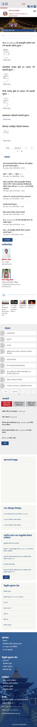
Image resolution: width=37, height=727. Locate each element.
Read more (7, 60)
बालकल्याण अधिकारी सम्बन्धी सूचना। (16, 115)
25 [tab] (24, 38)
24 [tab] (21, 38)
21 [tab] (15, 38)
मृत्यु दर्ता (5, 613)
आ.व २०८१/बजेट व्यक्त (9, 438)
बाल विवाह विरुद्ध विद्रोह (9, 564)
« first (7, 148)
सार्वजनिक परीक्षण (8, 689)
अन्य (5, 443)
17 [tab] (6, 38)
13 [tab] (28, 35)
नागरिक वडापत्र (7, 625)
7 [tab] (15, 35)
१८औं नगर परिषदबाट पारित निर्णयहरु (12, 525)
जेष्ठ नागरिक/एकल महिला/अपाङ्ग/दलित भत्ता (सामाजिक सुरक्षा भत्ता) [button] (19, 372)
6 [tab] (12, 35)
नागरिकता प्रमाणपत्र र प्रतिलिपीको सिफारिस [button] (19, 386)
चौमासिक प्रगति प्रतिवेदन (10, 683)
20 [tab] (12, 38)
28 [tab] (31, 38)
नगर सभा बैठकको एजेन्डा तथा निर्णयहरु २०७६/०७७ (16, 514)
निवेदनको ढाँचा (7, 669)
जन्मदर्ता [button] (9, 345)
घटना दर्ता (6, 660)
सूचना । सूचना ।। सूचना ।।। (13, 174)
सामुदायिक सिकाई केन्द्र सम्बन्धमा (11, 543)
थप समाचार (7, 240)
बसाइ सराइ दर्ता (7, 608)
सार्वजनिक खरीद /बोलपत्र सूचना (12, 644)
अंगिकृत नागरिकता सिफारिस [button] (14, 379)
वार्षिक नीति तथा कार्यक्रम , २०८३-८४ (13, 411)
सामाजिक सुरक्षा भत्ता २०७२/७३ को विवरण (13, 597)
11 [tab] (24, 35)
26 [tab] (26, 38)
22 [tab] (17, 38)
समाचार (5, 641)
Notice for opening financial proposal (17, 196)
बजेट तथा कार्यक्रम (7, 404)
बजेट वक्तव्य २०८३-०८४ (9, 417)
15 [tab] (33, 35)
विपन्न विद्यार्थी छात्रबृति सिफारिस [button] (16, 365)
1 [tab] (1, 35)
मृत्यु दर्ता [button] (9, 339)
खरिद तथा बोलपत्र (31, 404)
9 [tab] (19, 35)
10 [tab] (21, 35)
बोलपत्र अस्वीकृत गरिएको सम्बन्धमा (15, 126)
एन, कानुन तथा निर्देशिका (10, 647)
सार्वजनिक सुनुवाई (8, 686)
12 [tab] (26, 35)
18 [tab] (8, 38)
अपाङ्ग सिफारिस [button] (11, 359)
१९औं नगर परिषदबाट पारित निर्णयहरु (12, 519)
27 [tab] (28, 38)
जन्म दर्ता (6, 602)
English (18, 4)
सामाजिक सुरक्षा (7, 591)
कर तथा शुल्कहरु (8, 650)
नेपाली (23, 4)
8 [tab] (17, 35)
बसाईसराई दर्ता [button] (11, 333)
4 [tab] (8, 35)
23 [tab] (19, 38)
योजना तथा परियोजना (19, 404)
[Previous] (2, 31)
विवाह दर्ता (6, 619)
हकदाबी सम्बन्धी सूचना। (10, 204)
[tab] (18, 333)
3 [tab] (6, 35)
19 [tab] (10, 38)
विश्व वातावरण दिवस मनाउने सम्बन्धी (14, 212)
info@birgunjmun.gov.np (12, 713)
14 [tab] (31, 35)
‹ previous (17, 148)
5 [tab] (10, 35)
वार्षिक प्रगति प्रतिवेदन (9, 680)
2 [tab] (3, 35)
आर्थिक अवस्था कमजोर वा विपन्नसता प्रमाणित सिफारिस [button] (19, 352)
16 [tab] (35, 35)
